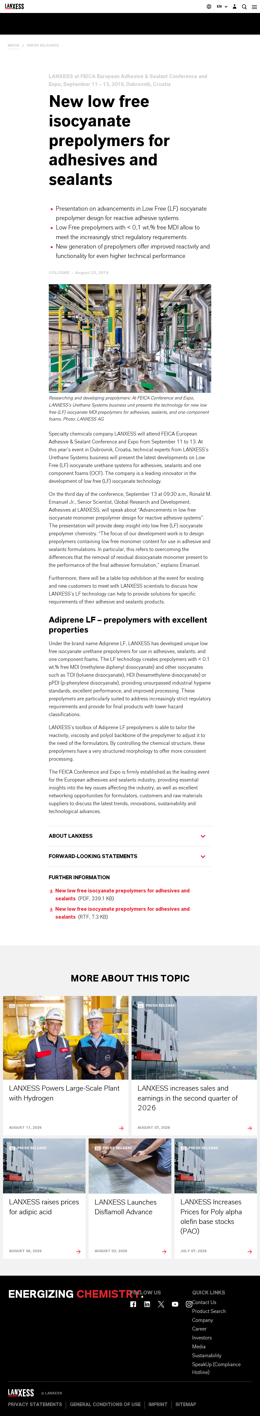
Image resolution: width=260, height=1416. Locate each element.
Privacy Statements (35, 1405)
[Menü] (254, 6)
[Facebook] (133, 1304)
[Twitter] (161, 1304)
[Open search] (244, 7)
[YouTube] (175, 1304)
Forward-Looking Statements (93, 856)
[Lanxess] (24, 1394)
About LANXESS (71, 836)
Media (13, 45)
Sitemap (185, 1405)
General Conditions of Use (105, 1405)
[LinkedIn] (147, 1304)
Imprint (158, 1405)
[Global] (209, 6)
